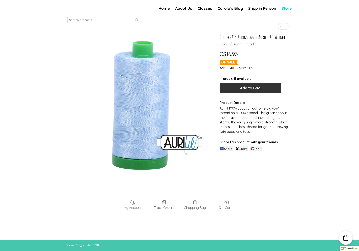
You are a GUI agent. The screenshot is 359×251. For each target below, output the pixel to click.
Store (287, 9)
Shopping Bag (195, 208)
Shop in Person (262, 9)
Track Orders (164, 208)
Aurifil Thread (244, 44)
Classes (205, 9)
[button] (346, 238)
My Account (133, 208)
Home (164, 9)
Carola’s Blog (230, 9)
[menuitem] (281, 26)
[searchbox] (103, 20)
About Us (183, 9)
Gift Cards (226, 208)
